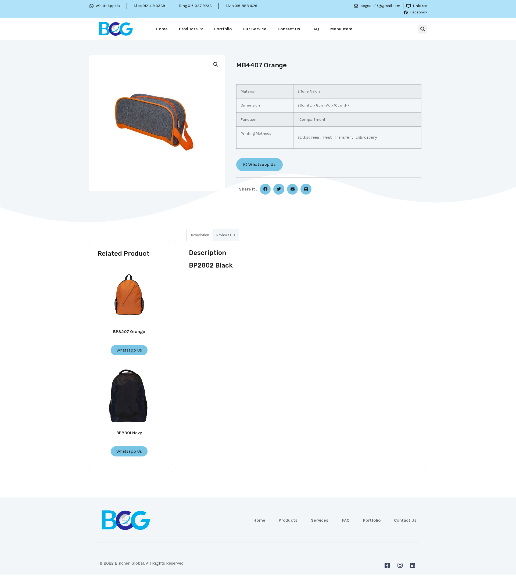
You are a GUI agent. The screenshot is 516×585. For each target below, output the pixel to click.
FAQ (315, 28)
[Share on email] (292, 189)
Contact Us (289, 28)
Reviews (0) (225, 235)
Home (162, 28)
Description (200, 235)
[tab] (200, 235)
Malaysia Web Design (120, 567)
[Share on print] (305, 189)
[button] (259, 164)
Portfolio (223, 28)
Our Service (254, 28)
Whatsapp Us (129, 350)
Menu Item (341, 28)
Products (188, 28)
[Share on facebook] (265, 189)
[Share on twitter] (278, 189)
